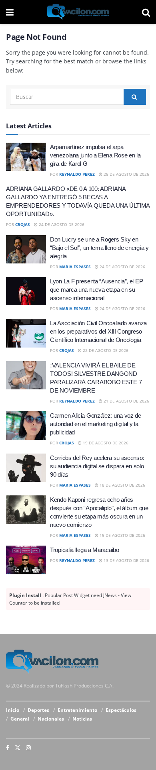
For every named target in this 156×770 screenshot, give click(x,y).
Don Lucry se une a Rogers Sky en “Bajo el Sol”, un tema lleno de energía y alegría (99, 247)
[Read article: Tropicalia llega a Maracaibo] (26, 560)
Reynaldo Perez (77, 174)
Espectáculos (121, 710)
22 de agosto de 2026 (105, 350)
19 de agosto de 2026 (105, 443)
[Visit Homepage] (78, 12)
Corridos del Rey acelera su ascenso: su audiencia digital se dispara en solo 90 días (97, 466)
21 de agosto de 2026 (125, 401)
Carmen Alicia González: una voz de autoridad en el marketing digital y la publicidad (95, 424)
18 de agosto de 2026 (121, 485)
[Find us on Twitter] (17, 747)
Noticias (82, 718)
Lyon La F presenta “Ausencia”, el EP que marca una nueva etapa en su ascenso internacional (96, 289)
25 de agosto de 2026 (125, 174)
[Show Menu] (10, 12)
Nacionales (51, 718)
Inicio (12, 710)
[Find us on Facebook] (7, 747)
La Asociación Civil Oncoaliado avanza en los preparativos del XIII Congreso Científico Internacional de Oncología (98, 331)
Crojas (22, 224)
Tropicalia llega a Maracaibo (84, 549)
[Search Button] (146, 12)
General (19, 718)
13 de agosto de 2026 (125, 560)
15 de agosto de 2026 (121, 535)
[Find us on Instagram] (28, 747)
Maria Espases (75, 266)
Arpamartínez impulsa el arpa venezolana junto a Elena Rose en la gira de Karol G (95, 155)
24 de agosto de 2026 (61, 224)
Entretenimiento (77, 710)
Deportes (38, 710)
